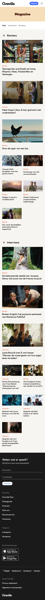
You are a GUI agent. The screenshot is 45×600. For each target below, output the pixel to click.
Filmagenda (7, 501)
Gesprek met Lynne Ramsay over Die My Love (10, 413)
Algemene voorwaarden (12, 587)
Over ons (6, 510)
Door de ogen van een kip (15, 148)
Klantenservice (8, 515)
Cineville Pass (7, 497)
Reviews (22, 25)
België (6, 571)
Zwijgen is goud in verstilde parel (9, 198)
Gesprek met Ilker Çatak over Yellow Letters (30, 413)
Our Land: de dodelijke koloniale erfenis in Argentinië (11, 227)
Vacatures (6, 519)
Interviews (12, 25)
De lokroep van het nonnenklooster (31, 173)
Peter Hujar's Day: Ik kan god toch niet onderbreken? (21, 111)
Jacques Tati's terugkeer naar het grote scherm (10, 171)
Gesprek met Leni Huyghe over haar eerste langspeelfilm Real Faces (10, 442)
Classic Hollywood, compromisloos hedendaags (31, 199)
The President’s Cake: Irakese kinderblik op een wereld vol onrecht (32, 384)
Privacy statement (9, 583)
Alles (4, 25)
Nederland (16, 571)
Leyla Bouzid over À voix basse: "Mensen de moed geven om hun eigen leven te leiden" (21, 355)
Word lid (34, 3)
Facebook (6, 536)
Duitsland (27, 571)
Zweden (37, 571)
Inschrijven (7, 483)
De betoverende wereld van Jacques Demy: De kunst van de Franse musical (21, 277)
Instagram (6, 532)
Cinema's (6, 506)
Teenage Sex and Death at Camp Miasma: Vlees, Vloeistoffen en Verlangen (19, 71)
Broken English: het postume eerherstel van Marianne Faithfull (21, 315)
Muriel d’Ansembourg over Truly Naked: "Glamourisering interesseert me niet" (11, 385)
